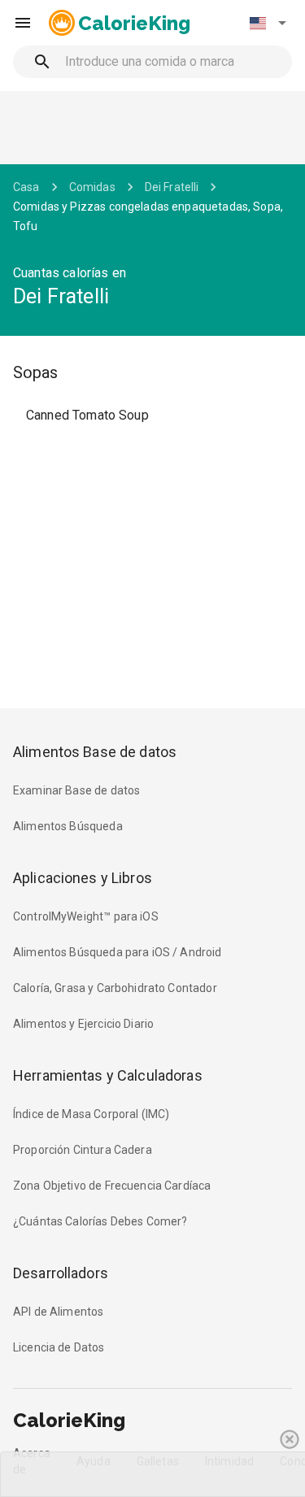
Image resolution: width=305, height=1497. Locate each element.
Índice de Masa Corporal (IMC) (91, 1114)
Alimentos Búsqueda (68, 826)
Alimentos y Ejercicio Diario (83, 1023)
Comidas (92, 187)
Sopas (35, 372)
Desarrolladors (60, 1273)
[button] (267, 23)
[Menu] (22, 22)
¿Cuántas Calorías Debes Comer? (100, 1221)
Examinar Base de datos (76, 790)
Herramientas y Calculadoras (108, 1075)
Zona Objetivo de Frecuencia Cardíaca (112, 1185)
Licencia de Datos (59, 1347)
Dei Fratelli (172, 187)
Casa (26, 187)
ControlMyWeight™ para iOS (86, 916)
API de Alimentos (58, 1311)
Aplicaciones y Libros (82, 877)
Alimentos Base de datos (94, 751)
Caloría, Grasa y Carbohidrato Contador (115, 987)
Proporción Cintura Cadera (82, 1149)
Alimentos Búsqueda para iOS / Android (117, 952)
